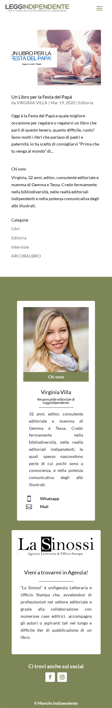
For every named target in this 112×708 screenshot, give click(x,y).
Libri (15, 228)
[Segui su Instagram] (62, 677)
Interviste (20, 246)
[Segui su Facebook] (50, 677)
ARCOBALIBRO (26, 255)
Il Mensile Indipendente (56, 703)
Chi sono (56, 376)
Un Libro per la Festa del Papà (41, 96)
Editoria (85, 102)
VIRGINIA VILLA (32, 102)
